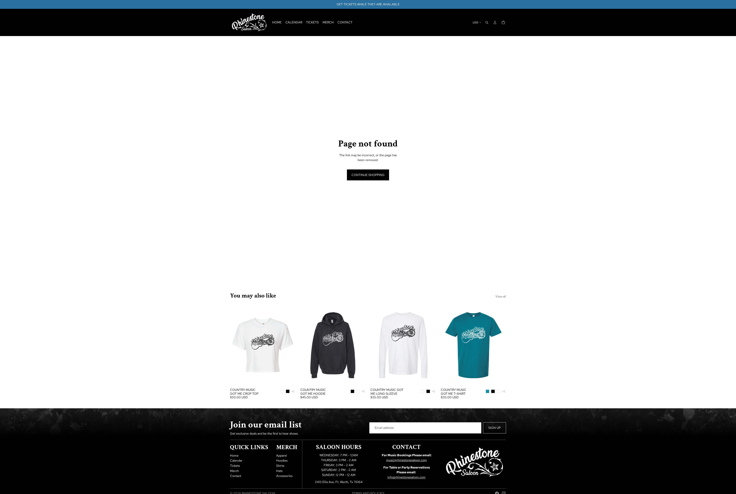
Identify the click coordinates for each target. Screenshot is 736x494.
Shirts (280, 466)
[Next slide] (289, 345)
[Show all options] (293, 391)
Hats (279, 471)
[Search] (487, 22)
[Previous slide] (236, 345)
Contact (235, 476)
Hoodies (282, 461)
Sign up (494, 428)
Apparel (281, 456)
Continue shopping (368, 175)
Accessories (284, 476)
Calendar (236, 461)
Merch (234, 471)
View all (500, 296)
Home (234, 456)
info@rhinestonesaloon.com (407, 477)
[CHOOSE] (289, 380)
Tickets (235, 466)
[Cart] (503, 22)
